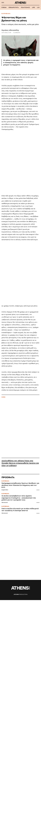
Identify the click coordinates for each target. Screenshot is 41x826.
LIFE (33, 7)
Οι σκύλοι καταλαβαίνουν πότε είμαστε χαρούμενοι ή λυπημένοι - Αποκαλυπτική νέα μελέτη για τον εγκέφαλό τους (19, 498)
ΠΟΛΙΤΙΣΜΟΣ (25, 7)
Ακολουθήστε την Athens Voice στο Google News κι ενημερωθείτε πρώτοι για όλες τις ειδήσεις (20, 463)
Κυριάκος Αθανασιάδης (10, 30)
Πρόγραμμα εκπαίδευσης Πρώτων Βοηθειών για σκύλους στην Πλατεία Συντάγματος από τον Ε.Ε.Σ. (20, 485)
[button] (3, 2)
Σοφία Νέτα (5, 490)
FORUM (4, 7)
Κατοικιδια (6, 13)
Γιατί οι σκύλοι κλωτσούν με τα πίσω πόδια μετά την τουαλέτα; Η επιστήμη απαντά (20, 510)
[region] (20, 162)
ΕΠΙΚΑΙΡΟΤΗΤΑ (14, 7)
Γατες (3, 397)
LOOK (39, 7)
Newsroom (5, 502)
